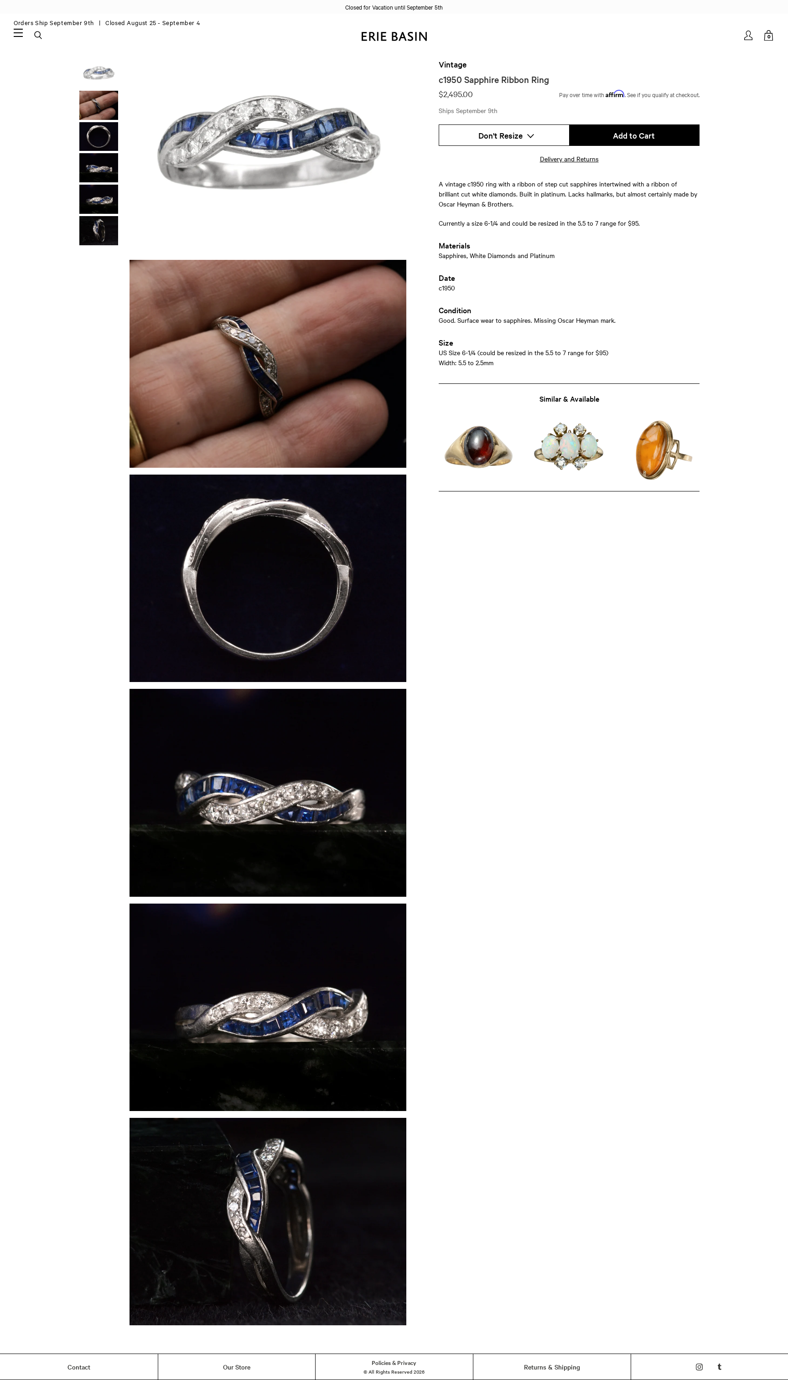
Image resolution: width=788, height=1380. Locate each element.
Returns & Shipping (552, 1366)
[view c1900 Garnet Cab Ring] (478, 450)
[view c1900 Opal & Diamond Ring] (569, 450)
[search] (38, 35)
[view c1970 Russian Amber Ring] (660, 450)
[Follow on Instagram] (699, 1367)
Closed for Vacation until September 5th (394, 7)
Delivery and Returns (569, 158)
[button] (504, 135)
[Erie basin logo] (394, 35)
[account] (749, 35)
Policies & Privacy (394, 1362)
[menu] (18, 32)
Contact (78, 1366)
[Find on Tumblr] (719, 1367)
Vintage (453, 64)
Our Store (236, 1366)
